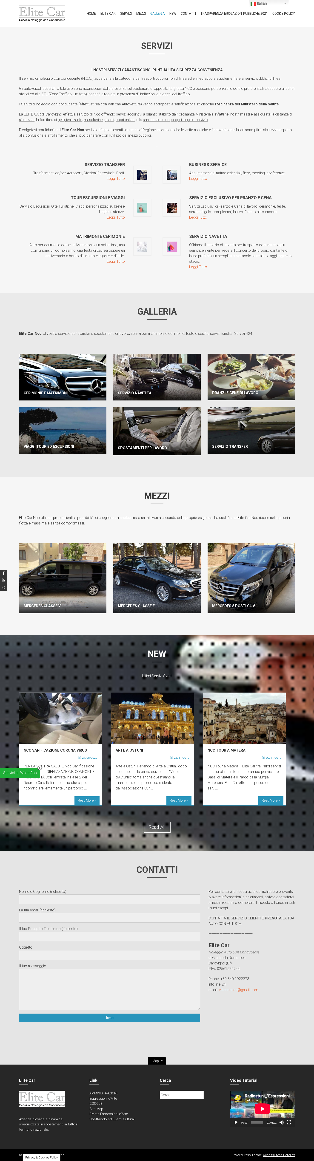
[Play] (236, 1122)
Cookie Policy (283, 13)
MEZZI (141, 13)
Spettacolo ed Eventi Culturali (112, 1119)
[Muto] (281, 1122)
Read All (157, 827)
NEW (172, 13)
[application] (262, 1109)
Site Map (96, 1109)
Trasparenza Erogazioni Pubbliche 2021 (234, 13)
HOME (91, 13)
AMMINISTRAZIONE (103, 1093)
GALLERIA (157, 13)
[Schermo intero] (289, 1122)
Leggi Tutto (116, 178)
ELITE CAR (108, 13)
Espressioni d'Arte (103, 1098)
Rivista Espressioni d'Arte (108, 1114)
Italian (261, 3)
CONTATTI (188, 13)
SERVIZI (126, 13)
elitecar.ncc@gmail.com (238, 990)
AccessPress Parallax (279, 1155)
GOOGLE (95, 1104)
